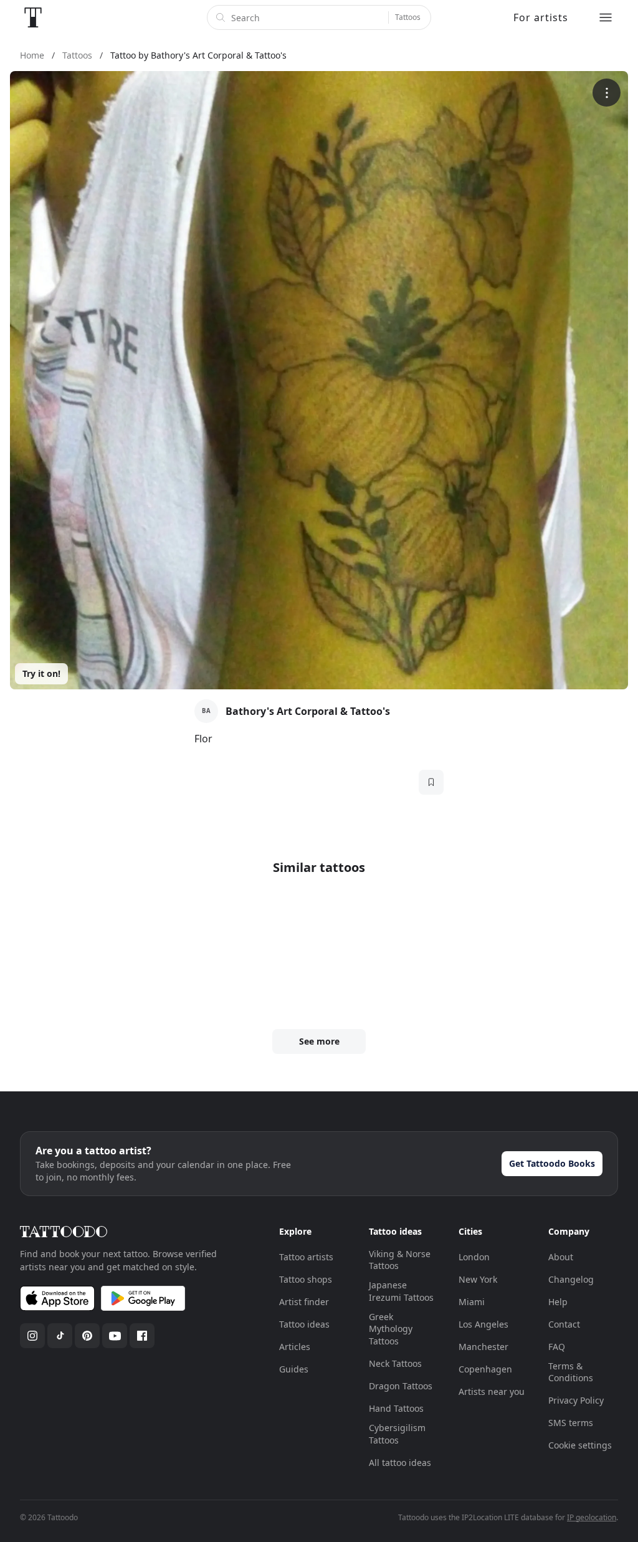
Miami (472, 1302)
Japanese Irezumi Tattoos (401, 1291)
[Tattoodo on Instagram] (32, 1335)
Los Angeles (483, 1324)
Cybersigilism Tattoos (397, 1434)
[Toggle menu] (605, 17)
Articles (294, 1347)
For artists (540, 17)
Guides (293, 1369)
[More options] (607, 93)
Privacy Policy (576, 1400)
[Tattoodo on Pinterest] (87, 1335)
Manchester (483, 1347)
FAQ (556, 1347)
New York (478, 1279)
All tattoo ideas (400, 1462)
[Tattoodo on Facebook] (142, 1335)
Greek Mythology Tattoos (390, 1329)
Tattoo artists (306, 1257)
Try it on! (41, 673)
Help (558, 1302)
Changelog (571, 1279)
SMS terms (570, 1423)
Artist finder (304, 1302)
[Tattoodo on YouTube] (114, 1335)
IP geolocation (591, 1517)
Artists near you (492, 1391)
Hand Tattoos (396, 1408)
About (560, 1257)
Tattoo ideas (304, 1324)
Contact (564, 1324)
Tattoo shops (305, 1279)
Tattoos (408, 17)
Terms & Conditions (570, 1372)
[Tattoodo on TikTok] (59, 1335)
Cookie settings (580, 1445)
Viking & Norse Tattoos (400, 1260)
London (474, 1257)
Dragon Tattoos (400, 1386)
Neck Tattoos (395, 1363)
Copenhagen (485, 1369)
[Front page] (33, 17)
